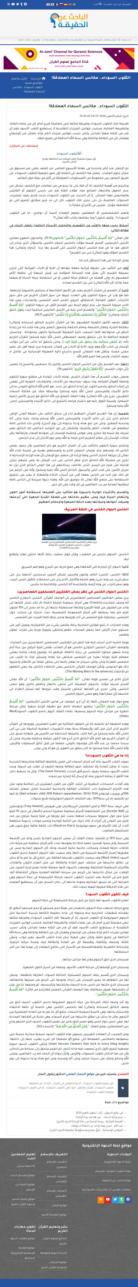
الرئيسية (126, 4)
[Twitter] (17, 5)
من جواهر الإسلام (78, 40)
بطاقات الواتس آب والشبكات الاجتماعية (106, 1190)
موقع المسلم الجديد (22, 1175)
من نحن (117, 4)
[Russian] (61, 4)
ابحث (96, 4)
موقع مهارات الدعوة (22, 1238)
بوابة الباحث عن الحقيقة (116, 1180)
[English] (70, 4)
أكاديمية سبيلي (26, 1166)
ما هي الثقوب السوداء (31, 1088)
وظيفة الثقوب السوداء (100, 1092)
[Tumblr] (21, 5)
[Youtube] (13, 5)
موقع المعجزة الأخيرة (54, 1215)
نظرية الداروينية (95, 40)
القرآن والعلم (110, 40)
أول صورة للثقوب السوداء (98, 1083)
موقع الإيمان (59, 1205)
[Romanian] (57, 4)
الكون (66, 1049)
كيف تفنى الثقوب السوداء (61, 1088)
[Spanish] (65, 4)
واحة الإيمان (63, 40)
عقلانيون (36, 40)
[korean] (52, 4)
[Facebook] (25, 5)
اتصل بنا (108, 4)
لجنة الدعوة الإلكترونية (117, 1162)
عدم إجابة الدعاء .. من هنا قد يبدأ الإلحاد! (99, 1117)
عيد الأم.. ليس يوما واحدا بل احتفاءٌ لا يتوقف (97, 1126)
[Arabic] (74, 4)
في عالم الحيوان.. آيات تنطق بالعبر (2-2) (99, 1113)
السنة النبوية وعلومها (53, 1253)
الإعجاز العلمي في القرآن (66, 1083)
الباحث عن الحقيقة (40, 1083)
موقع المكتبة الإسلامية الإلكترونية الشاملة (23, 1253)
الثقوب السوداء (104, 1088)
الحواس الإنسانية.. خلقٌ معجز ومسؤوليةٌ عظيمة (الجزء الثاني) (86, 1130)
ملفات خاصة (24, 40)
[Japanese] (48, 4)
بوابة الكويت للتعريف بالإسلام (113, 1171)
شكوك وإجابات (48, 40)
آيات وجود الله (124, 40)
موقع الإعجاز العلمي (80, 1074)
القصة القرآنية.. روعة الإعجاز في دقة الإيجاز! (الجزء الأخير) (90, 1121)
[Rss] (8, 5)
